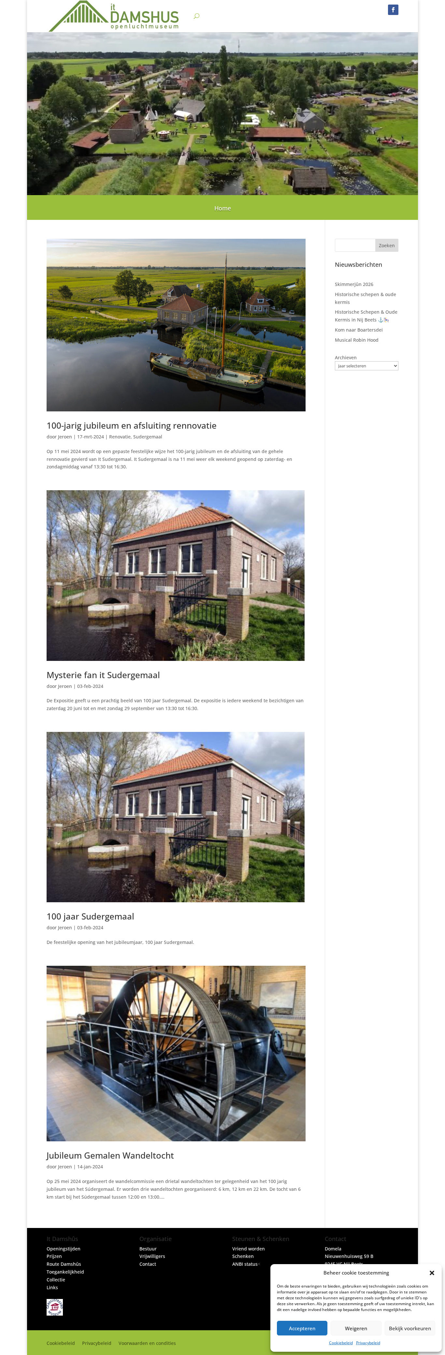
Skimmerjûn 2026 (354, 284)
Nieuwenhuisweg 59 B (349, 1256)
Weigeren (356, 1328)
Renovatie (120, 437)
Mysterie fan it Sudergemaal (103, 675)
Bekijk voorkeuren (410, 1328)
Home (222, 209)
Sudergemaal (147, 437)
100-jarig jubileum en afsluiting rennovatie (132, 425)
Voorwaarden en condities (147, 1343)
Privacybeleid (368, 1343)
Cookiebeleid (341, 1343)
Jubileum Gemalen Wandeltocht (110, 1155)
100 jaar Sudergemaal (90, 916)
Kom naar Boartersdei (359, 330)
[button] (432, 1273)
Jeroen (65, 437)
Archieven (346, 357)
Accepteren (302, 1328)
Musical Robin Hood (357, 340)
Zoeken (387, 245)
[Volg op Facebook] (393, 10)
